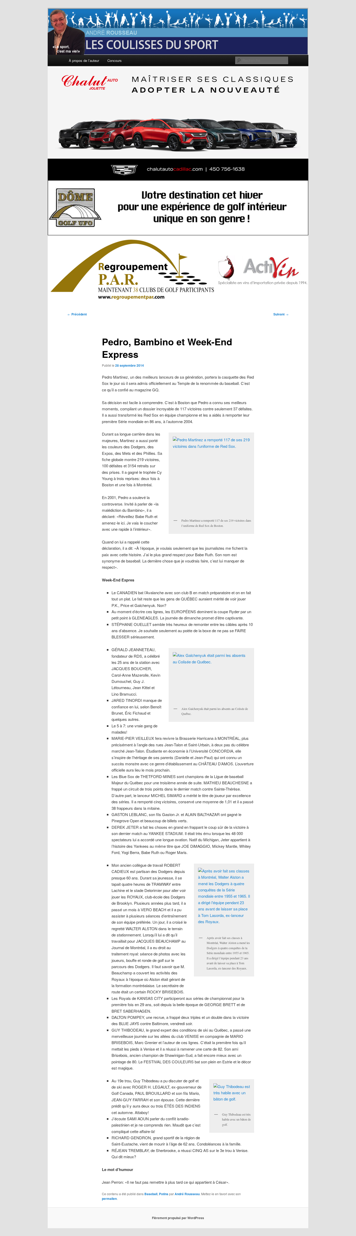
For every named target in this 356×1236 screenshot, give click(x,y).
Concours (114, 60)
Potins (163, 1194)
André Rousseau (187, 1194)
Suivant (281, 314)
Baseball (150, 1194)
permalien (109, 1198)
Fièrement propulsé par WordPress (178, 1217)
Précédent (77, 314)
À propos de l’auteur (84, 60)
